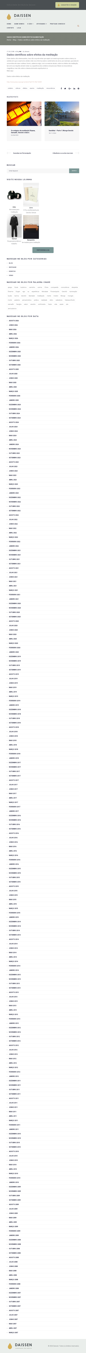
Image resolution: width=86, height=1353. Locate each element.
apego (10, 287)
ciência (18, 88)
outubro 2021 (14, 559)
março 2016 (13, 855)
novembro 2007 (15, 1297)
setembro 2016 (15, 829)
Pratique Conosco (57, 24)
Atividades (40, 24)
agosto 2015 (14, 886)
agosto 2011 (14, 1098)
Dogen (18, 291)
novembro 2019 (15, 661)
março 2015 (13, 908)
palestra (17, 300)
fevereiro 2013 (14, 1019)
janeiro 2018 (14, 758)
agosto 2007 (14, 1310)
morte (10, 300)
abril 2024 (13, 440)
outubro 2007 (14, 1301)
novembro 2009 (15, 1191)
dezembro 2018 (15, 709)
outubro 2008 (14, 1248)
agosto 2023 (14, 462)
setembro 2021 (15, 564)
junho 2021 (13, 577)
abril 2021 (13, 586)
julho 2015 (13, 891)
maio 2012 (12, 1058)
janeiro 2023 (14, 493)
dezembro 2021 (15, 550)
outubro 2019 (14, 665)
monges (70, 296)
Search (74, 170)
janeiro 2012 (14, 1076)
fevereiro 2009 (14, 1231)
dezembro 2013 (15, 975)
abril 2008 (13, 1275)
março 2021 (13, 590)
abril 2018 (13, 745)
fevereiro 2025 (14, 396)
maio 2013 (12, 1005)
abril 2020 (13, 639)
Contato (10, 28)
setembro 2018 (15, 723)
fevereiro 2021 (14, 594)
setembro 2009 (15, 1200)
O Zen (29, 24)
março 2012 (13, 1067)
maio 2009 (12, 1218)
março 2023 (13, 484)
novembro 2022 (15, 502)
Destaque (12, 267)
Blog (14, 40)
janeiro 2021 (14, 599)
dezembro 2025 (15, 351)
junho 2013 (13, 1001)
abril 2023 (13, 480)
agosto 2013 (14, 992)
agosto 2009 (14, 1204)
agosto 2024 (14, 422)
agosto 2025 (14, 369)
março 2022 (13, 537)
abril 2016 (13, 851)
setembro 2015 (15, 882)
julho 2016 (13, 838)
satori (26, 304)
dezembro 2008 (15, 1240)
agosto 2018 (14, 727)
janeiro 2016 (14, 864)
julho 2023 (13, 466)
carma (40, 287)
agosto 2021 (14, 568)
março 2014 (13, 961)
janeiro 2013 (14, 1023)
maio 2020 (12, 634)
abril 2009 (13, 1222)
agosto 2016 (14, 833)
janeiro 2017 (14, 811)
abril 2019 (13, 692)
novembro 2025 (15, 356)
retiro (51, 300)
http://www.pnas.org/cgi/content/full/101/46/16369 (24, 82)
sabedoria (59, 300)
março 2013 (13, 1014)
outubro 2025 (14, 360)
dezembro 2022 (15, 497)
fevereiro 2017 (14, 807)
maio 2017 (12, 793)
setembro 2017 (15, 776)
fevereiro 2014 (14, 966)
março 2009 (13, 1226)
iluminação (73, 291)
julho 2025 (13, 374)
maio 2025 (12, 382)
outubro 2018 (14, 718)
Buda (16, 287)
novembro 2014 (15, 926)
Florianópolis (54, 291)
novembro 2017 (15, 767)
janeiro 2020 (14, 652)
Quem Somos (19, 24)
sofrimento (42, 304)
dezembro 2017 (15, 762)
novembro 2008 (15, 1244)
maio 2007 (12, 1324)
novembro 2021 (15, 555)
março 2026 (13, 338)
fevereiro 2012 (14, 1072)
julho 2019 (13, 678)
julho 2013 (13, 997)
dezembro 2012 (15, 1028)
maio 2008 (12, 1271)
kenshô (23, 296)
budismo (24, 287)
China (46, 287)
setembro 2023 (15, 458)
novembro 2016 (15, 820)
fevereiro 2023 (14, 488)
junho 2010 (13, 1160)
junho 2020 (13, 630)
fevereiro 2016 (14, 860)
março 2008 (13, 1279)
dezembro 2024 (15, 404)
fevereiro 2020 (14, 648)
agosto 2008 (14, 1257)
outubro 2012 (14, 1036)
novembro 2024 (15, 409)
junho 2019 (13, 683)
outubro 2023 (14, 453)
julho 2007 (13, 1315)
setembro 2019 (15, 670)
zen (67, 304)
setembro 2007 (15, 1306)
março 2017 (13, 802)
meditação (40, 88)
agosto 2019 (14, 674)
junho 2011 (13, 1107)
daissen (27, 51)
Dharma (10, 291)
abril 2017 (13, 798)
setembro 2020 (15, 617)
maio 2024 (12, 435)
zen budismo (12, 308)
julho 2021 (13, 572)
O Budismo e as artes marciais (63, 153)
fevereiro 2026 (14, 343)
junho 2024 (13, 431)
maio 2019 (12, 687)
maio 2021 (12, 581)
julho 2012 (13, 1050)
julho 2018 (13, 731)
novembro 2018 (15, 714)
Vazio (50, 304)
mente (49, 296)
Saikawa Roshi (70, 300)
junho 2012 (13, 1054)
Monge (63, 296)
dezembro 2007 (15, 1293)
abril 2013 (13, 1010)
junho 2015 (13, 895)
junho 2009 (13, 1213)
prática (36, 300)
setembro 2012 (15, 1041)
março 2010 (13, 1173)
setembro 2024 (15, 418)
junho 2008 (13, 1266)
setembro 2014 (15, 935)
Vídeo (11, 275)
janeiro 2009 (14, 1235)
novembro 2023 (15, 449)
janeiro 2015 (14, 917)
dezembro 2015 (15, 868)
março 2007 (13, 1332)
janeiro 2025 (14, 400)
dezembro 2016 (15, 815)
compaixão (54, 287)
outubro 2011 (14, 1089)
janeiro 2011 (14, 1129)
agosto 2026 (14, 321)
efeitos (25, 88)
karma (16, 296)
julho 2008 (13, 1262)
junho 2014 (13, 948)
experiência (35, 291)
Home (9, 24)
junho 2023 (13, 471)
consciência (65, 287)
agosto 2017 (14, 780)
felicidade (45, 291)
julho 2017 (13, 784)
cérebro (10, 88)
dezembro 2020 (15, 603)
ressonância (50, 88)
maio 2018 (12, 740)
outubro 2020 (14, 612)
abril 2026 (13, 334)
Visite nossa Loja (43, 250)
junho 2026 (13, 325)
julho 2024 (13, 427)
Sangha (18, 304)
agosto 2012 (14, 1045)
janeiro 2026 (14, 347)
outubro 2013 (14, 983)
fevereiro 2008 (14, 1284)
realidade (44, 300)
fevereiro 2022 (14, 541)
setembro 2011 (15, 1094)
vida (55, 304)
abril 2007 (13, 1328)
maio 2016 (12, 846)
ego (24, 291)
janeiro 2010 (14, 1182)
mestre (55, 296)
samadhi (11, 304)
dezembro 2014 (15, 921)
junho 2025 (13, 378)
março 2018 (13, 749)
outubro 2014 (14, 930)
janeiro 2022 (14, 546)
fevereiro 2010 (14, 1178)
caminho (32, 287)
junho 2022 (13, 524)
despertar (75, 287)
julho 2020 (13, 625)
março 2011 (13, 1120)
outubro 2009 (14, 1195)
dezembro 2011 (15, 1081)
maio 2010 (12, 1165)
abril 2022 (13, 533)
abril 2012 (13, 1063)
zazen (61, 304)
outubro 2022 (14, 506)
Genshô (64, 291)
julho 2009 (13, 1209)
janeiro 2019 (14, 705)
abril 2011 (13, 1116)
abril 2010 (13, 1169)
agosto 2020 (14, 621)
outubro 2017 (14, 771)
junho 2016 (13, 842)
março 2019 (13, 696)
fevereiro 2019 (14, 701)
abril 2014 (13, 957)
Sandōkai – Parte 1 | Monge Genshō (61, 130)
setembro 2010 (15, 1147)
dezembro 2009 (15, 1187)
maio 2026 (12, 329)
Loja (19, 28)
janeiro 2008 (14, 1288)
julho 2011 (13, 1103)
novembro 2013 (15, 979)
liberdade (32, 296)
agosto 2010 (14, 1151)
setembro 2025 (15, 365)
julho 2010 (13, 1156)
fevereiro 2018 (14, 754)
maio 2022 (12, 528)
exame (32, 88)
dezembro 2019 (15, 656)
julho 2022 (13, 519)
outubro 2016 (14, 824)
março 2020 (13, 643)
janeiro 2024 (14, 444)
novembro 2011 (15, 1085)
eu (28, 291)
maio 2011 (12, 1111)
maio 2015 (12, 899)
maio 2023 (12, 475)
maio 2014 (12, 952)
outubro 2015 (14, 877)
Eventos (12, 271)
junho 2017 (13, 789)
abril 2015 (13, 904)
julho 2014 (13, 944)
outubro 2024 (14, 413)
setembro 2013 (15, 988)
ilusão (10, 296)
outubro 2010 (14, 1142)
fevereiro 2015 (14, 913)
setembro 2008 (15, 1253)
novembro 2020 (15, 608)
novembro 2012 (15, 1032)
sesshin (33, 304)
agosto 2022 (14, 515)
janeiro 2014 (14, 970)
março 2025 (13, 391)
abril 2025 (13, 387)
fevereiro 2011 (14, 1125)
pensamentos (26, 300)
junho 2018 (13, 736)
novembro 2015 (15, 873)
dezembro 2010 (15, 1134)
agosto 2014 (14, 939)
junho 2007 (13, 1319)
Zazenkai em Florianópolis (22, 153)
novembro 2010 (15, 1138)
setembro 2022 (15, 511)
